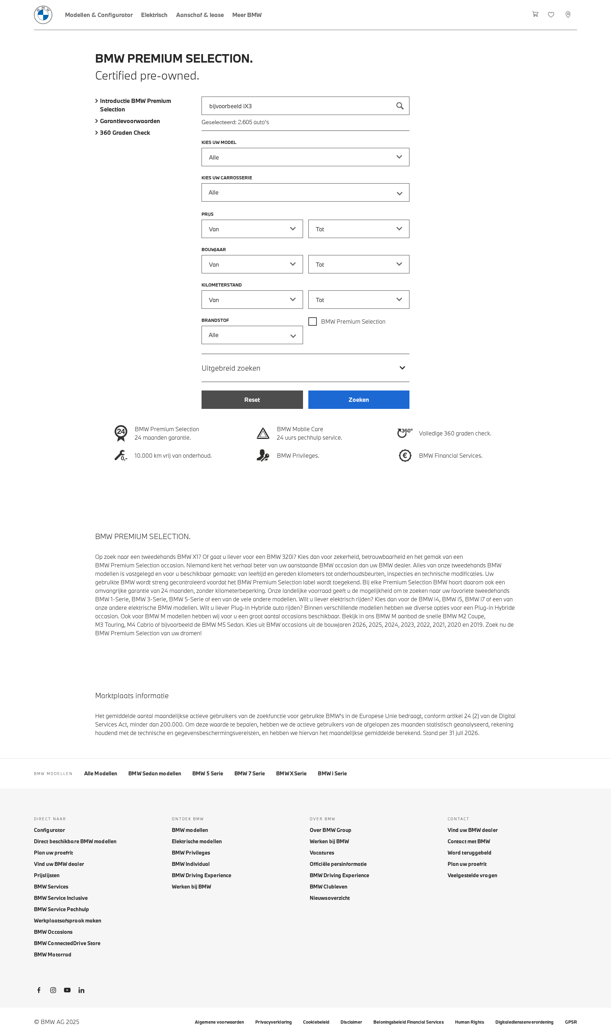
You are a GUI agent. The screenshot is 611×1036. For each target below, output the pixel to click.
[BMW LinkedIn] (81, 991)
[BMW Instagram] (53, 991)
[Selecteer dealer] (568, 15)
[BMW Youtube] (67, 991)
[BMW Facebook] (39, 991)
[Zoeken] (400, 106)
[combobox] (305, 106)
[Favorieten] (551, 15)
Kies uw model (219, 142)
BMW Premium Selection (353, 321)
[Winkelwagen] (535, 15)
